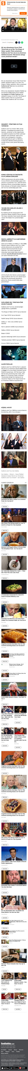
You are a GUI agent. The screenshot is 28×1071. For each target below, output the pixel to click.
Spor (2, 1051)
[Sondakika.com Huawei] (23, 1068)
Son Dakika (3, 1049)
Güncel (10, 1049)
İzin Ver (23, 13)
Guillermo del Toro (6, 86)
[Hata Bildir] (11, 1065)
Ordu (25, 243)
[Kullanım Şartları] (4, 1062)
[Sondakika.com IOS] (5, 1068)
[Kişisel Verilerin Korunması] (14, 1063)
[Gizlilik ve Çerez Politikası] (21, 1062)
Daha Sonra (14, 13)
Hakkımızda (3, 1047)
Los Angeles (5, 94)
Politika (18, 1051)
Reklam (7, 1047)
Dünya (15, 1049)
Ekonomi (21, 1049)
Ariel (21, 368)
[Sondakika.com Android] (14, 1068)
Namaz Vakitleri (4, 1053)
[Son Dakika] (14, 1043)
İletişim (11, 1047)
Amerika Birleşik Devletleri (14, 254)
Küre (2, 375)
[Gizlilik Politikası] (12, 1062)
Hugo (4, 370)
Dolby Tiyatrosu (16, 94)
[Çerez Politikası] (5, 1063)
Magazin (8, 1051)
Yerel (13, 1051)
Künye (14, 1047)
